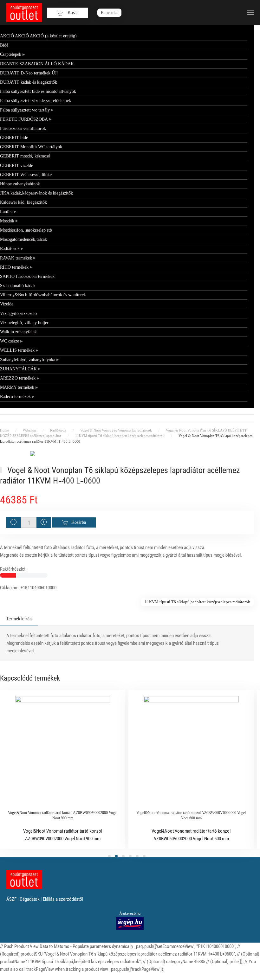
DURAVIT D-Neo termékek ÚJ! (29, 73)
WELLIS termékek (17, 350)
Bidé (4, 45)
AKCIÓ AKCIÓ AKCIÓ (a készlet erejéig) (38, 36)
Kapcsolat (109, 12)
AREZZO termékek (18, 378)
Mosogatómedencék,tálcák (23, 239)
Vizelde (6, 304)
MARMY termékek (17, 387)
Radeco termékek (15, 396)
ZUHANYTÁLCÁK (18, 369)
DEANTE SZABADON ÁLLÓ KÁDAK (37, 63)
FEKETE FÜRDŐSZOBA (24, 119)
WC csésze (9, 341)
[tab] (109, 856)
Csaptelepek (10, 54)
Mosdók (7, 221)
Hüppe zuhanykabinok (20, 184)
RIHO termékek (14, 267)
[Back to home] (24, 12)
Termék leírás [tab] (19, 619)
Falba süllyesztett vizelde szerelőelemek (35, 100)
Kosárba (78, 522)
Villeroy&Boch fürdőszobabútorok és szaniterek (43, 294)
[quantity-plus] (43, 522)
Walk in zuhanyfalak (18, 332)
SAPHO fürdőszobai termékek (27, 276)
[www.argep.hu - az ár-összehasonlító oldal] (130, 923)
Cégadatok (30, 899)
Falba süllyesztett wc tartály (25, 110)
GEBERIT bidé (14, 137)
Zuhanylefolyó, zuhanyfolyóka (27, 359)
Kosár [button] (72, 12)
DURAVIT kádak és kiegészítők (28, 82)
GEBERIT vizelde (16, 165)
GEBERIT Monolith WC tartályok (31, 146)
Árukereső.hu (130, 913)
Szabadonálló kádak (18, 285)
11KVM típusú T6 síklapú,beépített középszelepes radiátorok (197, 601)
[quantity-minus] (13, 522)
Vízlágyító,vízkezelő (18, 313)
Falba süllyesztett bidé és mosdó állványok (38, 91)
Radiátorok (10, 248)
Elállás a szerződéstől (63, 899)
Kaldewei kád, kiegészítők (23, 202)
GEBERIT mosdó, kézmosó (25, 156)
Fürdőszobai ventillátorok (23, 128)
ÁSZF (11, 899)
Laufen (6, 211)
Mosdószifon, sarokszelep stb (26, 230)
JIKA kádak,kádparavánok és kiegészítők (36, 193)
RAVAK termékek (16, 258)
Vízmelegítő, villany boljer (24, 322)
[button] (250, 12)
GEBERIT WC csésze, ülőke (26, 174)
